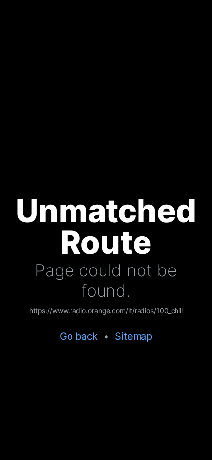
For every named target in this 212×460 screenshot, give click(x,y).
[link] (106, 311)
